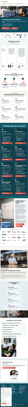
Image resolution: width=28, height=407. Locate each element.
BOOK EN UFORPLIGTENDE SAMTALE (8, 367)
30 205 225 (22, 389)
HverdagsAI (13, 391)
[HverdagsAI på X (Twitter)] (21, 392)
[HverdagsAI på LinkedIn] (19, 392)
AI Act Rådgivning (13, 389)
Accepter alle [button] (4, 403)
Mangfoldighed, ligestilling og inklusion (20, 404)
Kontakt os (14, 28)
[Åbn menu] (26, 1)
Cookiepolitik (12, 404)
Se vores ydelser (19, 224)
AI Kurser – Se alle (4, 386)
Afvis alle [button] (9, 403)
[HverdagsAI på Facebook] (20, 392)
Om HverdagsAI (13, 392)
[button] (6, 405)
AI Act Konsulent (13, 388)
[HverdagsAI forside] (4, 1)
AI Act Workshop (13, 387)
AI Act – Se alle (13, 386)
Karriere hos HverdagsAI (14, 393)
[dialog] (6, 397)
